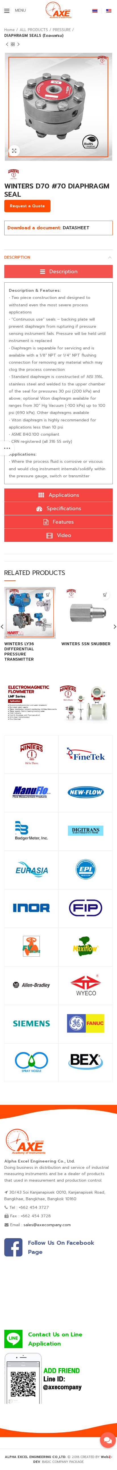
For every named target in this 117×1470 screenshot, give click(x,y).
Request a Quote (27, 206)
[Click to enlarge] (14, 150)
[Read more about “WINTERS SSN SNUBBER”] (105, 595)
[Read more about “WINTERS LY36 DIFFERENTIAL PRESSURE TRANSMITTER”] (48, 595)
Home (9, 30)
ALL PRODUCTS (34, 30)
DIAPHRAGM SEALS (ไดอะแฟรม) (34, 35)
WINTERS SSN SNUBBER (85, 644)
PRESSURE (62, 30)
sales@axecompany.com (47, 1225)
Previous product (7, 44)
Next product (18, 44)
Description (17, 257)
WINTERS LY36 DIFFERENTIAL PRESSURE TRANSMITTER (19, 652)
